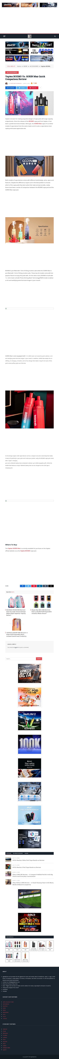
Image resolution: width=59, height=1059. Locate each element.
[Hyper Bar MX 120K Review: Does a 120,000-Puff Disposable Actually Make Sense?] (42, 602)
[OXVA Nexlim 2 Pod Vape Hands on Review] (8, 866)
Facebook (5, 989)
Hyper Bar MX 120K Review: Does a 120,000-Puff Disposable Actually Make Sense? (42, 611)
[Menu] (4, 36)
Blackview (5, 1033)
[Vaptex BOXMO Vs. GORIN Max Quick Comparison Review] (29, 103)
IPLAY (4, 1016)
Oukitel (4, 1045)
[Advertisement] (29, 20)
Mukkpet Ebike (6, 1047)
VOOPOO (5, 1006)
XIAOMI (26, 853)
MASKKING (5, 1012)
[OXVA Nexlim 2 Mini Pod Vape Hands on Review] (8, 859)
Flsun (4, 1039)
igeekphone (33, 1056)
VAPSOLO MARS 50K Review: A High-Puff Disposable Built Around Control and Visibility (17, 634)
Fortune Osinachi (15, 83)
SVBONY (5, 1029)
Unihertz (5, 1037)
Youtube (5, 991)
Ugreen (4, 1049)
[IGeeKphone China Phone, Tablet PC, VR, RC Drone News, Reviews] (29, 36)
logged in (16, 647)
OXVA (4, 1008)
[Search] (55, 36)
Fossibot (5, 1035)
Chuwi (4, 1031)
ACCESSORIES (12, 72)
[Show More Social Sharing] (40, 87)
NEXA (4, 1010)
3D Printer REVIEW (18, 853)
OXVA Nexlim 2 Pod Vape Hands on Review (27, 867)
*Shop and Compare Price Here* (11, 987)
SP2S (4, 1014)
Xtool (4, 1043)
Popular (8, 853)
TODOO (5, 1018)
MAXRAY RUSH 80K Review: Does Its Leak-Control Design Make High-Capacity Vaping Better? (16, 612)
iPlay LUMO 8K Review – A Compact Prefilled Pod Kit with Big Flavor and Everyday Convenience (33, 875)
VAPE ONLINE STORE (8, 1002)
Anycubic (5, 1041)
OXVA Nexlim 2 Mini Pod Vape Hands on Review (28, 860)
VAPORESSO (6, 1004)
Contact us (5, 982)
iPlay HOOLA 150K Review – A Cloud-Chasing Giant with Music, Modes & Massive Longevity (33, 883)
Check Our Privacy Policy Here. (10, 984)
